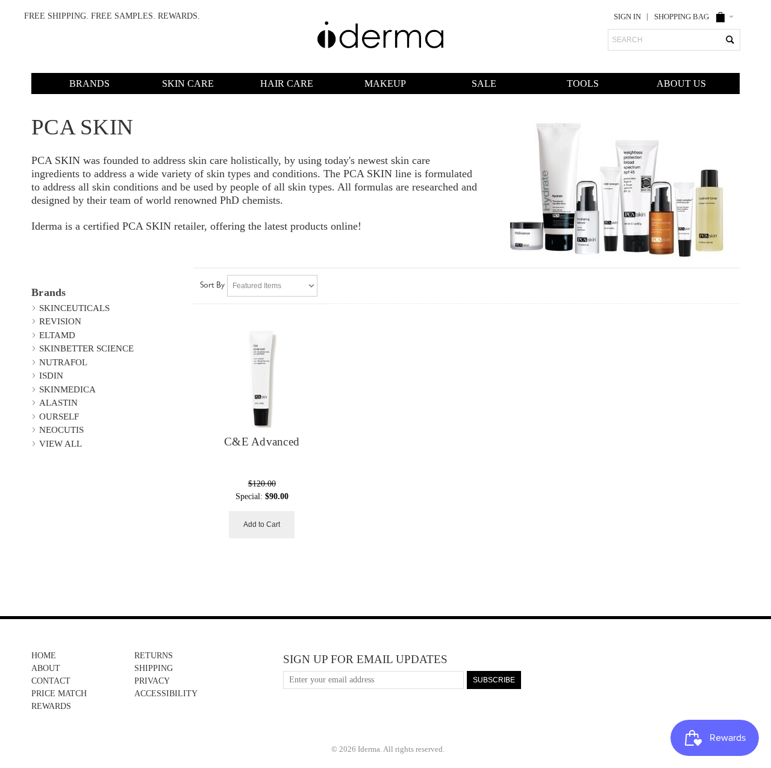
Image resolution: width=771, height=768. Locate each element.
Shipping (153, 668)
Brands (89, 83)
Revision (60, 321)
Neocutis (61, 430)
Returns (153, 655)
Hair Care (286, 83)
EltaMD (57, 335)
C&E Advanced (261, 442)
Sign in (627, 17)
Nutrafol (63, 362)
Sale (484, 83)
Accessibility (166, 693)
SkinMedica (67, 389)
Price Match (59, 693)
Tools (583, 83)
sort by (212, 286)
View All (60, 444)
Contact (50, 680)
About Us (681, 83)
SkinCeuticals (74, 308)
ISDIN (51, 375)
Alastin (58, 403)
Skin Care (188, 83)
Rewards (51, 706)
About (45, 668)
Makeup (385, 83)
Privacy (152, 680)
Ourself (59, 416)
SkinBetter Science (86, 348)
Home (43, 655)
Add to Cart (261, 524)
